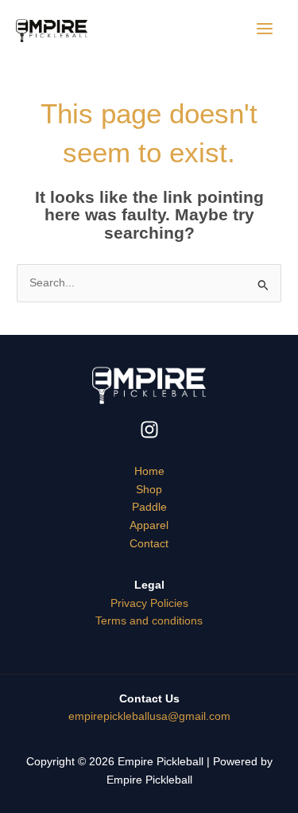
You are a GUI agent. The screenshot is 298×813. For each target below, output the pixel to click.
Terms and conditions (149, 621)
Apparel (149, 525)
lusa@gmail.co (149, 716)
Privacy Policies (149, 603)
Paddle (149, 507)
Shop (149, 490)
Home (149, 471)
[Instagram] (149, 429)
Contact (149, 544)
